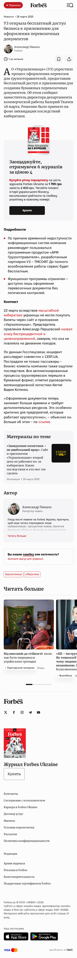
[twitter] (5, 712)
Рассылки (10, 834)
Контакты (11, 793)
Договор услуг (13, 814)
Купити (27, 210)
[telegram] (30, 712)
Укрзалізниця (13, 574)
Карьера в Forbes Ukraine (20, 807)
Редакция (10, 853)
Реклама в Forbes (15, 870)
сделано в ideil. (61, 950)
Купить (14, 774)
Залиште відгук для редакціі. (26, 558)
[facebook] (14, 712)
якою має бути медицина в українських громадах (28, 657)
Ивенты (9, 820)
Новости (9, 16)
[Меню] (70, 5)
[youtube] (38, 712)
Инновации (13, 479)
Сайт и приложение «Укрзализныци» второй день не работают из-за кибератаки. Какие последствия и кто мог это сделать (27, 459)
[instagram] (22, 712)
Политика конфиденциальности (27, 841)
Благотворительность (19, 876)
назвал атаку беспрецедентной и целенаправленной (38, 333)
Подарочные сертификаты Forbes (27, 883)
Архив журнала (14, 863)
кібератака (32, 574)
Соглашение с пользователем (24, 800)
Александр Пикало (27, 47)
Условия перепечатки (19, 827)
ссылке (44, 422)
